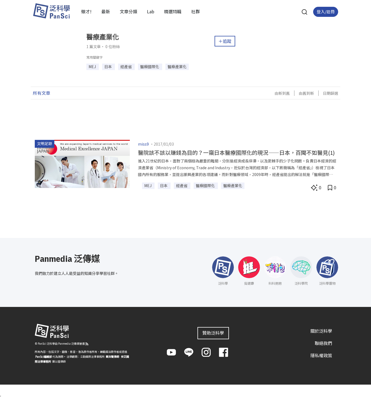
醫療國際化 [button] (150, 66)
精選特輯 (172, 11)
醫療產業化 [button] (177, 66)
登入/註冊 (326, 11)
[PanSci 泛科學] (51, 10)
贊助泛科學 (213, 332)
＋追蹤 (224, 41)
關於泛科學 (321, 331)
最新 (105, 11)
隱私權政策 (321, 355)
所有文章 (41, 93)
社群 (195, 11)
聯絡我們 (323, 343)
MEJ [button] (93, 66)
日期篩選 (330, 93)
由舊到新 (306, 93)
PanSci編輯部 (43, 356)
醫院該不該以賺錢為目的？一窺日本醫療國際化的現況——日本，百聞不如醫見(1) (236, 152)
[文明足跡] (82, 163)
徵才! (86, 11)
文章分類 (128, 11)
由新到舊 (282, 93)
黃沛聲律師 (112, 356)
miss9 (143, 144)
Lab (150, 11)
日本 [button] (108, 66)
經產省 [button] (126, 66)
